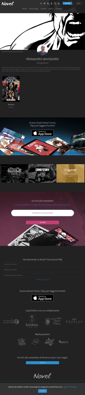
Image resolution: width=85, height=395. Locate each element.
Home (24, 9)
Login (79, 3)
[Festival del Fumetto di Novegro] (49, 346)
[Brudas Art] (11, 329)
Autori (51, 9)
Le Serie (43, 9)
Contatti (59, 9)
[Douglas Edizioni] (74, 329)
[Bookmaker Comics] (32, 329)
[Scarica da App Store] (42, 298)
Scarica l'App (33, 9)
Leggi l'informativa (70, 387)
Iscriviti (67, 3)
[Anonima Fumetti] (21, 346)
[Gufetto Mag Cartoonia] (63, 346)
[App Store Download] (42, 136)
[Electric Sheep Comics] (53, 329)
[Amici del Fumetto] (35, 346)
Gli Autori (10, 51)
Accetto (42, 391)
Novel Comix (4, 51)
